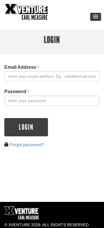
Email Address (21, 67)
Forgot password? (27, 144)
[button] (95, 17)
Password (16, 91)
